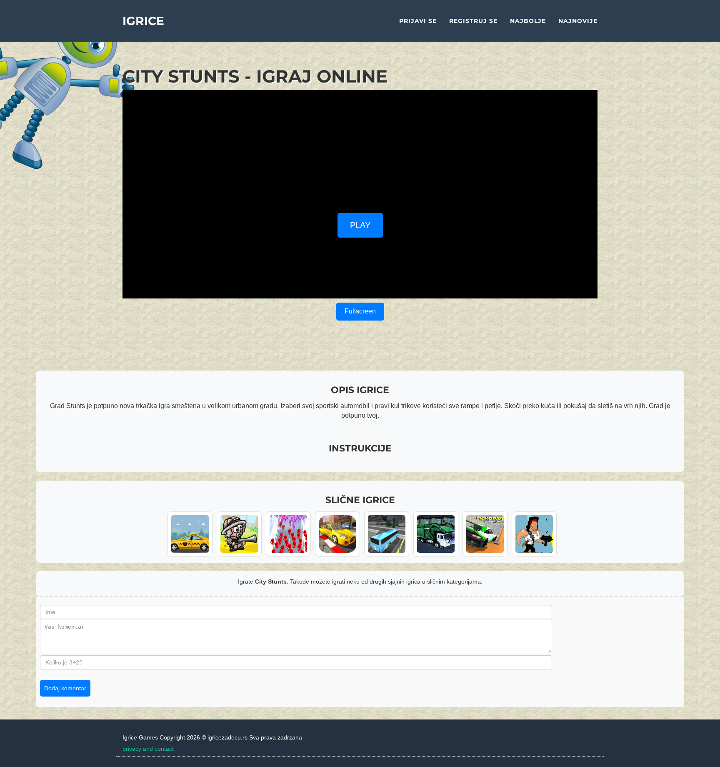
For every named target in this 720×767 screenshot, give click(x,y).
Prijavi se (418, 21)
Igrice (143, 21)
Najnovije (578, 21)
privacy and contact (148, 748)
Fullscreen (360, 311)
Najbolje (528, 21)
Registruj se (473, 21)
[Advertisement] (360, 148)
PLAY (360, 225)
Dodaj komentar (65, 688)
